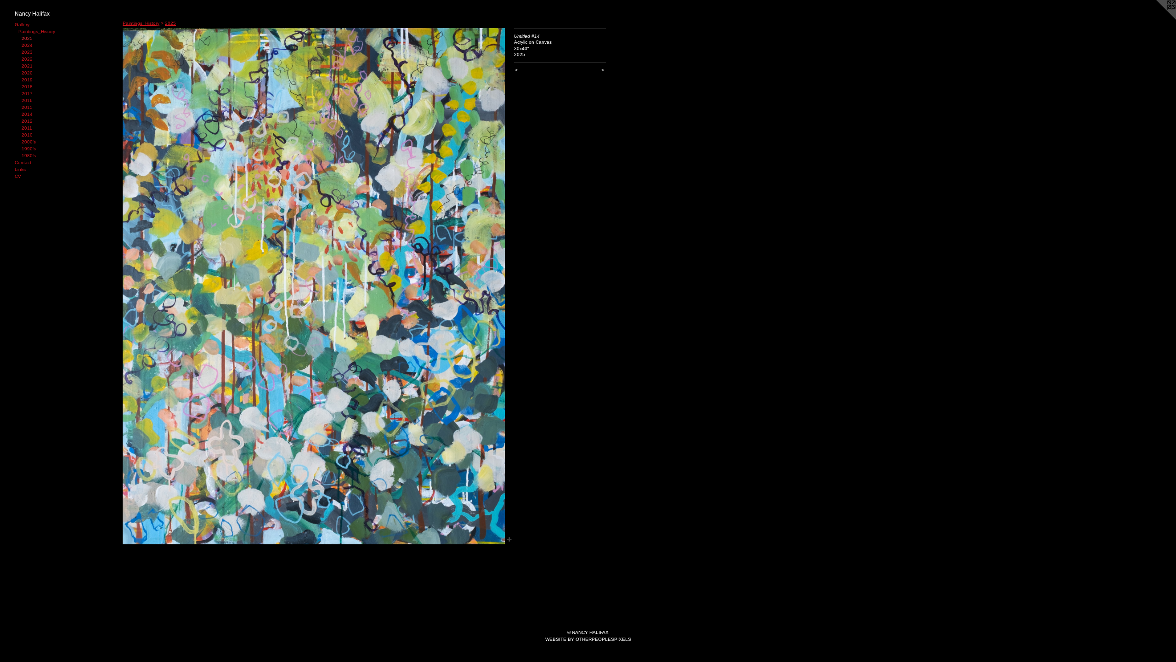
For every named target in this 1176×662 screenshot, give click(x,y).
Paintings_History (36, 31)
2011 (27, 128)
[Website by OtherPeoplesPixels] (1157, 18)
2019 (27, 79)
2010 (27, 134)
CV (18, 176)
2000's (29, 141)
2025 (27, 38)
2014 (27, 114)
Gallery (22, 24)
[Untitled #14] (314, 286)
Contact (23, 162)
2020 (27, 72)
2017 (27, 93)
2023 (27, 52)
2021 (27, 65)
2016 (27, 100)
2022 (27, 59)
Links (20, 169)
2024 (27, 45)
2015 (27, 107)
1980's (29, 155)
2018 (27, 86)
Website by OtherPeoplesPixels (588, 639)
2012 (27, 121)
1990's (29, 148)
